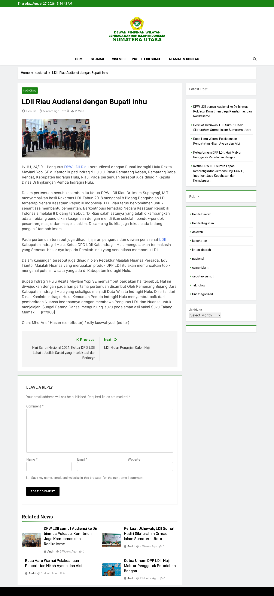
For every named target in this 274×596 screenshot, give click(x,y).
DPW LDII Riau (76, 167)
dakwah (197, 232)
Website (134, 459)
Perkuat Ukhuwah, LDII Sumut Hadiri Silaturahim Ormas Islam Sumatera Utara (149, 533)
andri (50, 551)
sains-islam (200, 268)
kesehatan (199, 241)
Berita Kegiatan (203, 223)
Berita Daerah (201, 214)
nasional (29, 90)
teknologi (198, 285)
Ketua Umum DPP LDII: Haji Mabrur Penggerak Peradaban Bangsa (150, 566)
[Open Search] (254, 59)
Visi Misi (118, 59)
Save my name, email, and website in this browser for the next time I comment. (87, 478)
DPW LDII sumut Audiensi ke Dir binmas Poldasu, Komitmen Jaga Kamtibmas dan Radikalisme (222, 111)
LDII (162, 239)
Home (79, 59)
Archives (195, 310)
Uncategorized (202, 294)
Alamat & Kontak (184, 59)
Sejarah (98, 59)
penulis (31, 111)
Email (82, 459)
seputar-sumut (203, 276)
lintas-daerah (201, 250)
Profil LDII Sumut (147, 59)
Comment (34, 406)
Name (31, 459)
